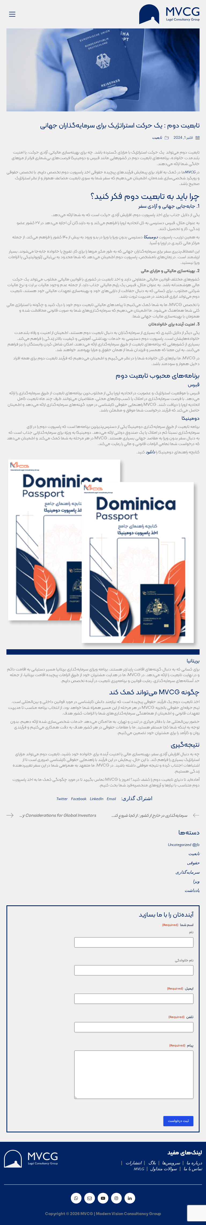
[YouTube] (103, 1198)
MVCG (190, 172)
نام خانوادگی (184, 960)
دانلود (150, 452)
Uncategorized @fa (184, 845)
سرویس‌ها (171, 1163)
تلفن (180, 1017)
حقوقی (193, 863)
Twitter (62, 799)
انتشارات (131, 1163)
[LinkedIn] (129, 1198)
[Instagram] (116, 1198)
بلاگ (150, 1163)
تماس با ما (192, 1169)
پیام (181, 1045)
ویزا (196, 882)
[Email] (89, 1198)
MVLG (139, 1169)
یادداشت (192, 891)
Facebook (78, 799)
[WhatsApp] (76, 1198)
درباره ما (193, 1163)
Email (111, 799)
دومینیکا (151, 237)
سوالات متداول (164, 1169)
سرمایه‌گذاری (187, 873)
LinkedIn (96, 799)
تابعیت (157, 138)
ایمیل (180, 988)
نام (191, 932)
